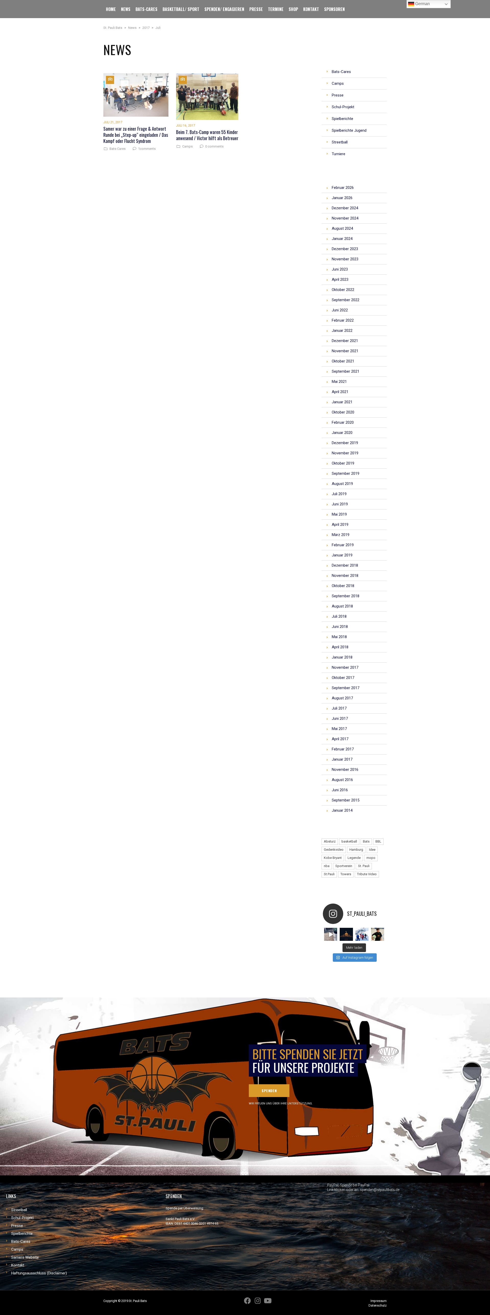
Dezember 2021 (345, 340)
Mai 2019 (339, 514)
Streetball (19, 1210)
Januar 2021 (342, 402)
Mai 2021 (339, 381)
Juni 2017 (340, 718)
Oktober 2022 (343, 289)
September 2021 (345, 371)
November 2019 (345, 453)
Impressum (379, 1301)
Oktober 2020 (343, 412)
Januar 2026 (342, 198)
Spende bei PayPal (354, 1185)
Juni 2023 (340, 269)
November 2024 (345, 218)
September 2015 (345, 800)
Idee (372, 849)
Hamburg (356, 849)
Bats (366, 841)
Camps (187, 146)
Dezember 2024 (345, 208)
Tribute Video (367, 874)
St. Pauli (364, 866)
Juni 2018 (340, 626)
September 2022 (345, 300)
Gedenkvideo (334, 849)
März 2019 (340, 534)
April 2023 (340, 279)
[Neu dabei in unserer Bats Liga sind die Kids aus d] (377, 934)
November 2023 (345, 259)
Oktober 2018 (343, 585)
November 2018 (345, 575)
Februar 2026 (343, 187)
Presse (17, 1225)
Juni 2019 (340, 504)
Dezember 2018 (345, 565)
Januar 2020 (342, 432)
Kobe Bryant (333, 858)
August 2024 (342, 228)
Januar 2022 (342, 330)
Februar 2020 (343, 422)
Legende (354, 858)
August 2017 (342, 698)
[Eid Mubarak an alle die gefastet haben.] (346, 934)
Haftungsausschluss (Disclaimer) (39, 1273)
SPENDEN (269, 1090)
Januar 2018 (342, 657)
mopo (370, 858)
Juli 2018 (339, 616)
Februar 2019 (343, 545)
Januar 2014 (342, 810)
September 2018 (345, 596)
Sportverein (343, 866)
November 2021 (345, 351)
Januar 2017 (342, 759)
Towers (345, 874)
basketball (349, 841)
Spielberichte (22, 1233)
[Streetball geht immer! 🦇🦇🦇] (362, 934)
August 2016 (342, 779)
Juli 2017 (339, 708)
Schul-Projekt (22, 1217)
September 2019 (345, 473)
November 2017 (345, 667)
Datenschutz (378, 1305)
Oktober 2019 (343, 463)
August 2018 (342, 606)
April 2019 (340, 524)
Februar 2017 (343, 749)
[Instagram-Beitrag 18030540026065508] (330, 934)
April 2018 (340, 647)
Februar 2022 (343, 320)
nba (326, 866)
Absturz (330, 841)
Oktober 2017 (343, 677)
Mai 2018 (339, 637)
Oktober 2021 (343, 361)
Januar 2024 (342, 238)
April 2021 (340, 391)
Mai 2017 (339, 728)
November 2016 (345, 769)
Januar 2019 (342, 555)
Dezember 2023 (345, 249)
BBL (378, 841)
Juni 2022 (340, 310)
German (422, 4)
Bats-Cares (117, 149)
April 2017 (340, 739)
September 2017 (345, 688)
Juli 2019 (339, 494)
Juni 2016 (340, 790)
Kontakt (17, 1265)
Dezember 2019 (345, 443)
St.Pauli (329, 874)
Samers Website (25, 1257)
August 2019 (342, 483)
